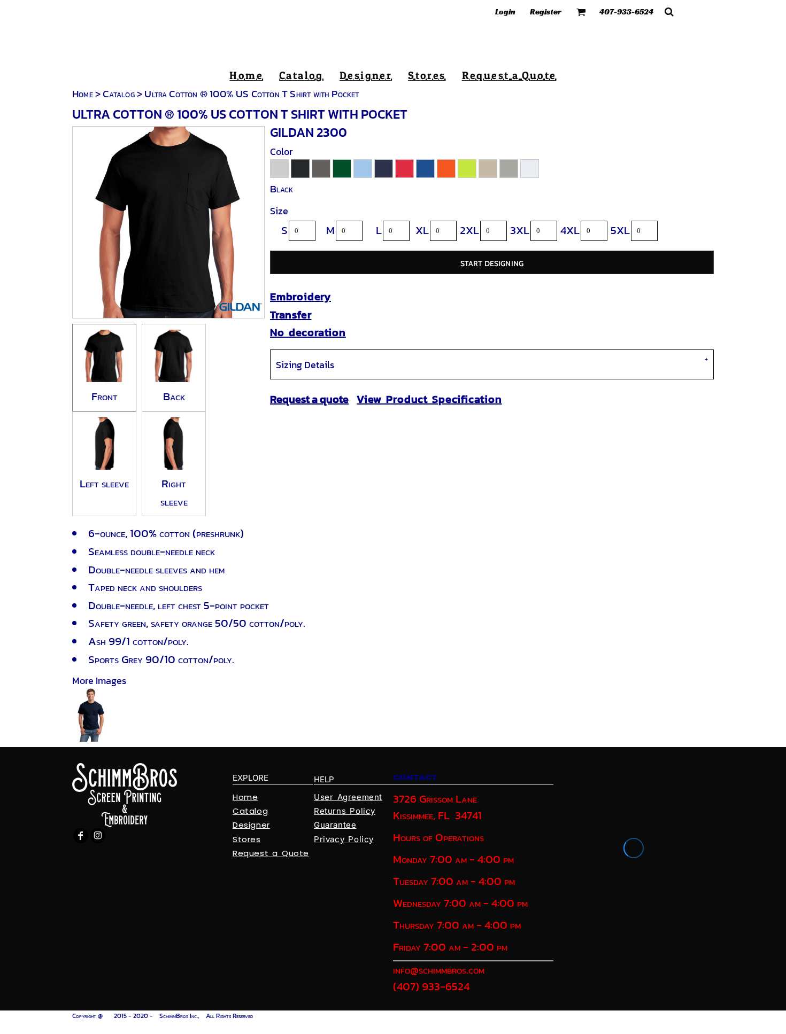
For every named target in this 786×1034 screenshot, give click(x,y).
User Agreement (348, 797)
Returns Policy (344, 811)
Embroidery (300, 297)
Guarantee (335, 825)
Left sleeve (104, 483)
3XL (519, 230)
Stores (247, 839)
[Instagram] (97, 835)
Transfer (290, 315)
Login (505, 11)
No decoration (308, 332)
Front (104, 396)
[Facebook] (80, 835)
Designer (251, 824)
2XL (469, 230)
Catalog (118, 94)
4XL (570, 230)
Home (82, 94)
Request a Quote (271, 853)
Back (174, 396)
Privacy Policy (344, 839)
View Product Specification (429, 399)
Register (545, 11)
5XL (620, 230)
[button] (581, 12)
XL (422, 230)
